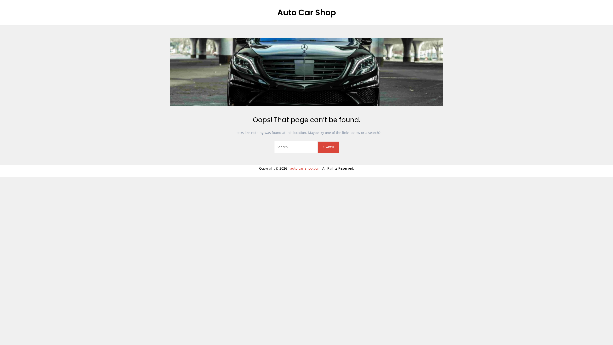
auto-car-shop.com (305, 168)
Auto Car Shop (306, 12)
